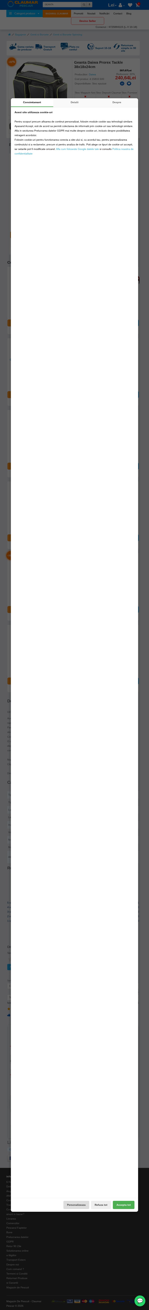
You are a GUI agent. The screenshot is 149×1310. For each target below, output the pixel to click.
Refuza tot (101, 1204)
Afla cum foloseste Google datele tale (77, 149)
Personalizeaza (76, 1204)
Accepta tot (123, 1204)
